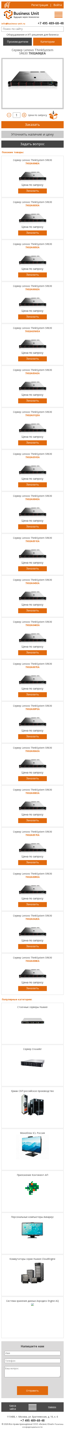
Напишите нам (32, 1346)
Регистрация (39, 5)
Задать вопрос (32, 144)
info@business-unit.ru (13, 23)
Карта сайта (13, 1407)
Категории (47, 41)
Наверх (52, 1406)
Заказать (32, 124)
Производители (17, 41)
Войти (58, 5)
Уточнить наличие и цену (32, 134)
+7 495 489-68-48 (51, 23)
